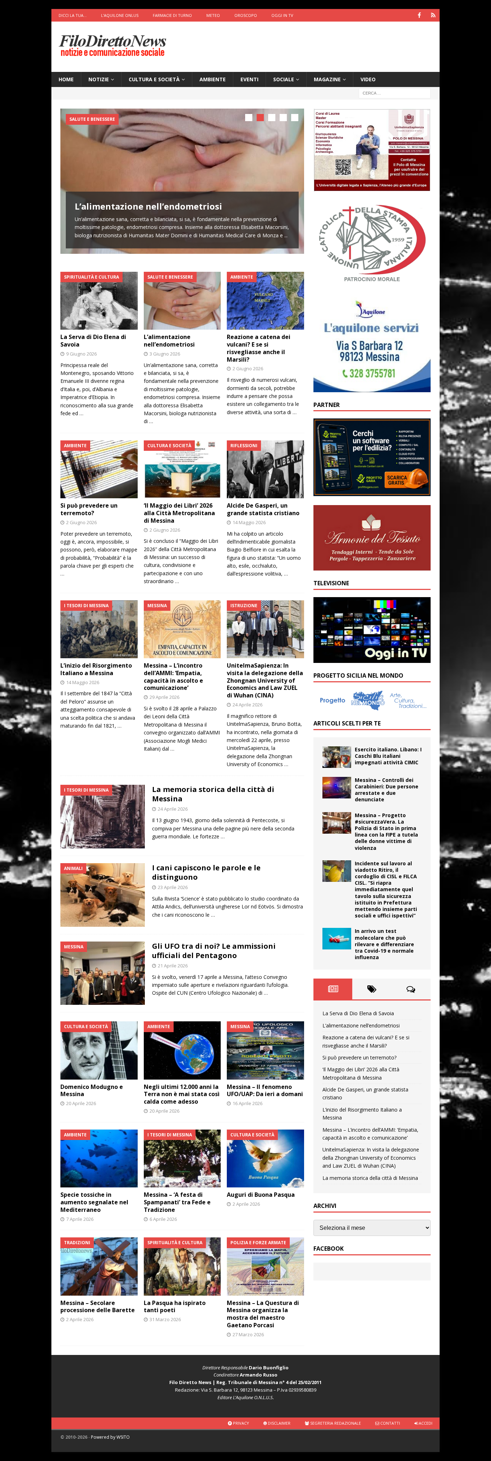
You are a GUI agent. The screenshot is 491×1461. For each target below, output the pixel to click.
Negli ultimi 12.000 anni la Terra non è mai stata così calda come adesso (182, 1094)
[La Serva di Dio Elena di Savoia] (99, 301)
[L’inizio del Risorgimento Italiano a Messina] (99, 629)
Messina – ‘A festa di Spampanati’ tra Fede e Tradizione (177, 1202)
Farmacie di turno (172, 15)
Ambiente (212, 79)
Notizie (98, 79)
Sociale (283, 79)
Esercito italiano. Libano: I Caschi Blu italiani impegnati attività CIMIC (388, 756)
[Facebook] (419, 15)
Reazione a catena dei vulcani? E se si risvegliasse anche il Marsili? (258, 348)
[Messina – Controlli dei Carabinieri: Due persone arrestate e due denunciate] (336, 787)
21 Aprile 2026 (173, 965)
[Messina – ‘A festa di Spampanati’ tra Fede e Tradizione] (182, 1158)
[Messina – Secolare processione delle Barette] (99, 1266)
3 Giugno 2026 (165, 354)
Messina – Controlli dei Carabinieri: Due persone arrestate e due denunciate (386, 790)
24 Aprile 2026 (247, 704)
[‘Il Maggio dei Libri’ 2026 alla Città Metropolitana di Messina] (182, 469)
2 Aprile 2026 (246, 1204)
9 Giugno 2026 (81, 354)
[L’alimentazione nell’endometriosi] (182, 181)
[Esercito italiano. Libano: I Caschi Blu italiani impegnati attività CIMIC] (336, 757)
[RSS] (433, 15)
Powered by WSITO (110, 1437)
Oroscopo (245, 15)
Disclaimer (278, 1423)
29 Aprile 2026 (164, 697)
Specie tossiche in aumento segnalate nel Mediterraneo (94, 1202)
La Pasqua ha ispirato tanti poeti (175, 1306)
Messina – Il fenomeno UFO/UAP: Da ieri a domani (265, 1090)
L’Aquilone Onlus (119, 15)
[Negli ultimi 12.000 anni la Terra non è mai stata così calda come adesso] (182, 1050)
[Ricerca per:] (395, 93)
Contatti (389, 1423)
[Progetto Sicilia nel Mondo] (372, 706)
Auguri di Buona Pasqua (261, 1195)
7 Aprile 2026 (79, 1219)
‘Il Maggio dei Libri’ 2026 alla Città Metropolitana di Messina (179, 513)
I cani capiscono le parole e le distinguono (206, 872)
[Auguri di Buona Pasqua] (265, 1158)
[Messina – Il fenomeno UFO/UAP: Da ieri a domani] (265, 1050)
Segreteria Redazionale (335, 1423)
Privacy (240, 1423)
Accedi (425, 1423)
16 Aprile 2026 (247, 1103)
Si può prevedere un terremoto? (89, 509)
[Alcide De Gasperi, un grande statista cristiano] (265, 469)
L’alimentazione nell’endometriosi (148, 206)
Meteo (213, 15)
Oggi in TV (282, 15)
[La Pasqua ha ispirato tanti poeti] (182, 1266)
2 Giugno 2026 (248, 368)
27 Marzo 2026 (248, 1334)
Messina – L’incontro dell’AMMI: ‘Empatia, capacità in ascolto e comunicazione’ (173, 676)
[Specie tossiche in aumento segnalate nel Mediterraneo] (99, 1158)
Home (66, 79)
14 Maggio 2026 (249, 522)
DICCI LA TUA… (73, 15)
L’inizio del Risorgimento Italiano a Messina (96, 669)
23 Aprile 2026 (173, 887)
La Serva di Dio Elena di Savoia (93, 340)
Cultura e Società (154, 79)
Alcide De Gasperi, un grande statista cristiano (263, 509)
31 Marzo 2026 (165, 1319)
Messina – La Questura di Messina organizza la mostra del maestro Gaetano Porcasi (263, 1314)
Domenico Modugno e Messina (91, 1090)
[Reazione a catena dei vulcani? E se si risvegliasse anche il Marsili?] (265, 301)
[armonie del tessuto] (372, 566)
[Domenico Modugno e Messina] (99, 1050)
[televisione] (372, 658)
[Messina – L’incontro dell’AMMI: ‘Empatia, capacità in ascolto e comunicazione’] (182, 629)
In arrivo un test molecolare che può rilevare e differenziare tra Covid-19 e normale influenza (384, 944)
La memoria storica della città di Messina (213, 793)
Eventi (249, 79)
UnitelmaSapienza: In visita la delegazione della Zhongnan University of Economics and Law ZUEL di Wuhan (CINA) (265, 680)
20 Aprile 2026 (81, 1103)
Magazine (327, 79)
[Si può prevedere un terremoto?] (99, 469)
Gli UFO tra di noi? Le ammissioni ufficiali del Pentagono (214, 950)
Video (368, 79)
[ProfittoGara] (372, 492)
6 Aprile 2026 (163, 1219)
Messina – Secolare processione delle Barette (97, 1306)
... (286, 235)
